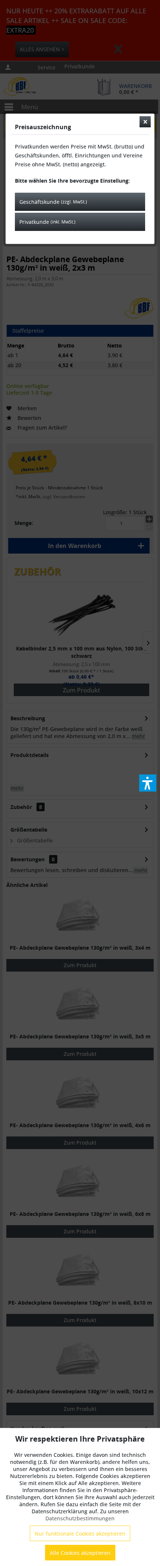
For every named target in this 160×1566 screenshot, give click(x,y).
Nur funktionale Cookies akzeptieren (80, 1533)
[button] (147, 783)
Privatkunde (47, 221)
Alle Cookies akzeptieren (80, 1552)
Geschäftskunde (53, 201)
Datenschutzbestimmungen (80, 1518)
